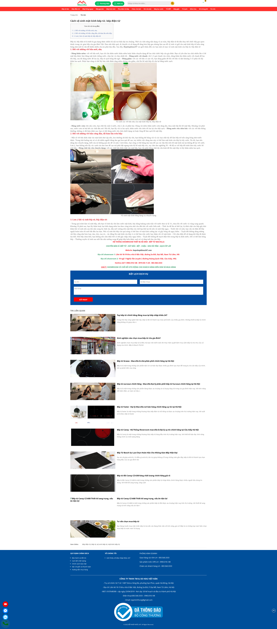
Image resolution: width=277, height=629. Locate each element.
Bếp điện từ (76, 9)
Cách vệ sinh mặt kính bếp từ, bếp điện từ (95, 20)
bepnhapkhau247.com (142, 250)
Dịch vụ (120, 3)
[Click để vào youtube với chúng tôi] (5, 604)
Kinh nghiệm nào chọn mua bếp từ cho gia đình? (139, 338)
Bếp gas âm (100, 9)
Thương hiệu (104, 3)
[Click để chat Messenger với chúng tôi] (5, 610)
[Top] (274, 610)
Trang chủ (74, 15)
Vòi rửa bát (147, 9)
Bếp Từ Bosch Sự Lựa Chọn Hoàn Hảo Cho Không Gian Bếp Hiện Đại (147, 452)
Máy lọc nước (158, 9)
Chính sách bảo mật (79, 564)
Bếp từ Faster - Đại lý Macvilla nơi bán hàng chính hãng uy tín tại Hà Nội (149, 407)
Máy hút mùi (110, 9)
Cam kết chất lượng (79, 561)
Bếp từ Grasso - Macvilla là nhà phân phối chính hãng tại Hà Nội (145, 361)
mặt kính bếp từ (114, 544)
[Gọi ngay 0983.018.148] (5, 623)
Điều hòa (193, 9)
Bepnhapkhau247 (130, 47)
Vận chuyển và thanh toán (81, 567)
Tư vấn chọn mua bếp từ (128, 521)
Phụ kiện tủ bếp (123, 9)
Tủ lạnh (184, 9)
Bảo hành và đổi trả (79, 558)
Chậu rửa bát (136, 9)
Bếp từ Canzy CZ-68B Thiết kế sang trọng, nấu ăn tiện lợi (142, 498)
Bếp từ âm (65, 9)
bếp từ (93, 544)
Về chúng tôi (203, 9)
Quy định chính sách (79, 553)
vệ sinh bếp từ (102, 544)
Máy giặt (176, 9)
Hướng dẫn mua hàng (80, 570)
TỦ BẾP (168, 9)
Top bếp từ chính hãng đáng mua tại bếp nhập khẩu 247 (142, 315)
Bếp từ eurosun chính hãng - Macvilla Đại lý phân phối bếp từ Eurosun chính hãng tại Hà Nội (158, 384)
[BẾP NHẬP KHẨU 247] (81, 3)
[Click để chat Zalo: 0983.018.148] (5, 617)
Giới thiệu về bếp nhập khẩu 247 (118, 558)
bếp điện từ (86, 544)
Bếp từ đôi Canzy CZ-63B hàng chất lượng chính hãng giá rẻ (143, 475)
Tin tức (212, 9)
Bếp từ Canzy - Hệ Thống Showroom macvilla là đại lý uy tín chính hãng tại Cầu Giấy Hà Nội (158, 429)
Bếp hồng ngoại (87, 9)
